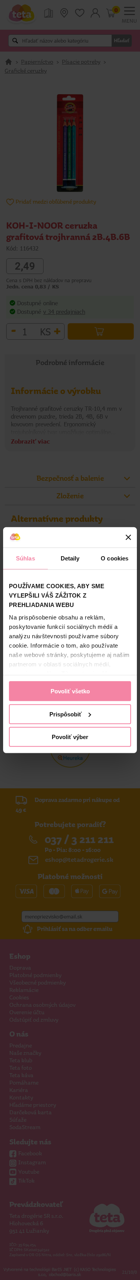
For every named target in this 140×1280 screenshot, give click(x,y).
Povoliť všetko (70, 691)
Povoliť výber (70, 737)
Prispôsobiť (65, 714)
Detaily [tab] (70, 558)
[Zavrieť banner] (128, 537)
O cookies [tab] (114, 558)
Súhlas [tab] (25, 558)
